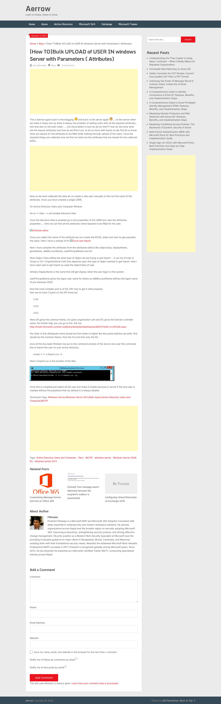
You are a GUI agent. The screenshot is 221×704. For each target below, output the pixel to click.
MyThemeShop (171, 700)
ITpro (80, 457)
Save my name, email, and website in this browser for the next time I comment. (75, 652)
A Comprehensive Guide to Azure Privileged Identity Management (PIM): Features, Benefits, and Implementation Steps (172, 105)
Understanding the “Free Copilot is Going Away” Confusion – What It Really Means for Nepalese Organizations (172, 61)
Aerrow (38, 8)
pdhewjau (41, 65)
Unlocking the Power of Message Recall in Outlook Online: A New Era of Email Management (171, 84)
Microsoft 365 (87, 24)
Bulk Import (95, 397)
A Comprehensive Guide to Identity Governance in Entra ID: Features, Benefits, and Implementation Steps (171, 95)
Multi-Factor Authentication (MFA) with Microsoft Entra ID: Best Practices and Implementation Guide (169, 135)
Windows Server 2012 (77, 397)
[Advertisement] (84, 91)
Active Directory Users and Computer (56, 457)
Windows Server (56, 397)
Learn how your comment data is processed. (95, 683)
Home (32, 24)
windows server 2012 (46, 461)
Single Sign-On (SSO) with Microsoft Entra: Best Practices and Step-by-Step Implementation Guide (171, 145)
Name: (33, 607)
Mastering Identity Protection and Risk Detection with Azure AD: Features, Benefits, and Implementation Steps (169, 116)
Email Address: (37, 622)
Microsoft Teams (128, 24)
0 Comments (68, 65)
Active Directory (63, 24)
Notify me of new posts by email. (47, 667)
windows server (102, 457)
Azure (44, 24)
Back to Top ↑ (187, 700)
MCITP (44, 400)
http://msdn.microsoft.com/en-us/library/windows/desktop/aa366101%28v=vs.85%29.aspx (78, 326)
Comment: (35, 576)
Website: (34, 638)
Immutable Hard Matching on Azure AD (170, 69)
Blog (41, 43)
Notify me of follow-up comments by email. (52, 659)
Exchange (107, 24)
